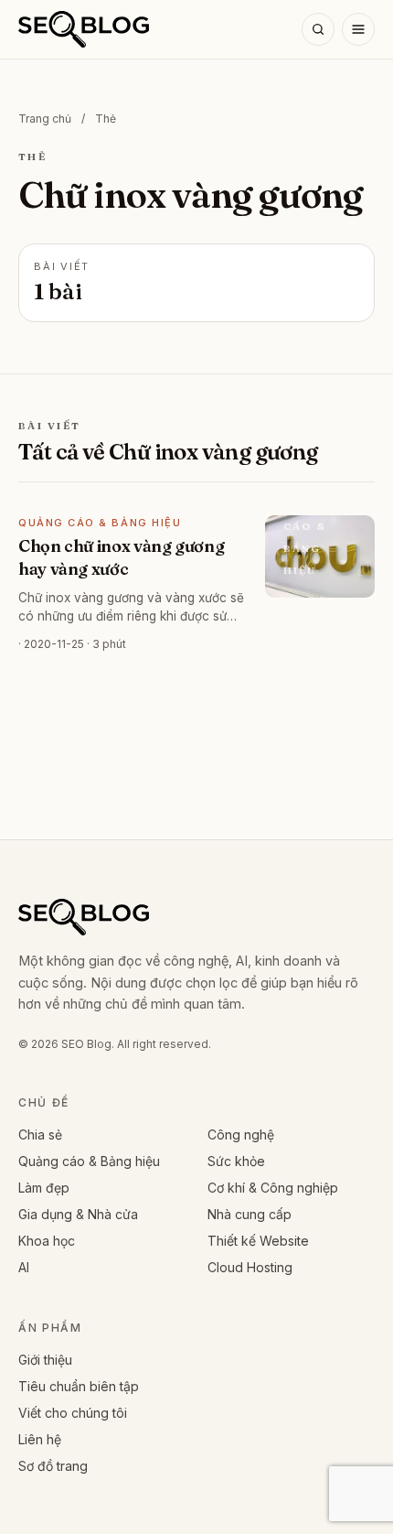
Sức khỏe (236, 1161)
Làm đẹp (43, 1187)
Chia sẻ (40, 1134)
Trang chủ (44, 118)
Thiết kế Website (258, 1240)
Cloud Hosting (249, 1267)
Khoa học (46, 1240)
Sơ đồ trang (53, 1466)
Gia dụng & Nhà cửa (78, 1214)
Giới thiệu (45, 1359)
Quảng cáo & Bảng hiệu (89, 1161)
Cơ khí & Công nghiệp (272, 1187)
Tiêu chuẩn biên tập (78, 1386)
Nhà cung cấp (249, 1214)
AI (23, 1267)
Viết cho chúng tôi (72, 1413)
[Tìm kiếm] (318, 29)
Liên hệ (39, 1439)
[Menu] (358, 29)
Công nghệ (240, 1134)
